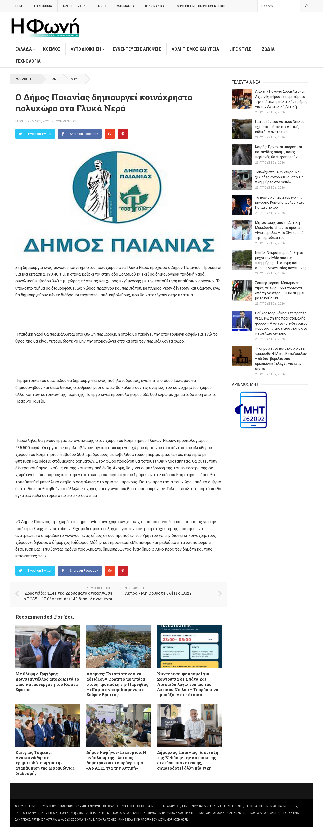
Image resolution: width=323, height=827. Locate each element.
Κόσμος (51, 49)
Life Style (240, 49)
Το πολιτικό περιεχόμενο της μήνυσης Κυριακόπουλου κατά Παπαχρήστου (279, 202)
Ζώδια (268, 49)
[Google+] (110, 134)
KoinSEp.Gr (64, 806)
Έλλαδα (23, 49)
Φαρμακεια (126, 6)
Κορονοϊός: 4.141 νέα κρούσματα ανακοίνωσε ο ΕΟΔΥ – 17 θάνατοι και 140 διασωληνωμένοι (68, 595)
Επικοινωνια (43, 6)
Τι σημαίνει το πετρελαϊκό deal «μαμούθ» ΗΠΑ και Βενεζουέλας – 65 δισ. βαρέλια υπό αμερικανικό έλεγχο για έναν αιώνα (281, 358)
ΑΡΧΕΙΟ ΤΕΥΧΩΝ (74, 6)
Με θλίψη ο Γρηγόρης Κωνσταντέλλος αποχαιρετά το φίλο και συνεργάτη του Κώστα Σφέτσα (47, 681)
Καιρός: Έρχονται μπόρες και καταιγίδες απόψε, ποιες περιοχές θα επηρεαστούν (278, 152)
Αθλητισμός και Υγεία (195, 49)
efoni (19, 121)
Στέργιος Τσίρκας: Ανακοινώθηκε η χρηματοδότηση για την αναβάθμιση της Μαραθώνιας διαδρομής (45, 763)
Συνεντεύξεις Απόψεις (137, 49)
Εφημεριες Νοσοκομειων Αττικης (200, 6)
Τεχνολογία (28, 61)
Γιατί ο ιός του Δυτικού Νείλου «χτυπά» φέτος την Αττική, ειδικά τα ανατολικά (279, 127)
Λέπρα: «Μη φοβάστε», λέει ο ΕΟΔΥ (158, 593)
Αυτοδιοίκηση (86, 49)
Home (54, 79)
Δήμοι (75, 79)
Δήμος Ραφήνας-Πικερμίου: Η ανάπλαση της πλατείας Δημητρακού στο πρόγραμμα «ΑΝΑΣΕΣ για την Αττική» (116, 760)
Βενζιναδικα (155, 6)
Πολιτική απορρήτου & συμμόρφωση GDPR (157, 819)
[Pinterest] (123, 134)
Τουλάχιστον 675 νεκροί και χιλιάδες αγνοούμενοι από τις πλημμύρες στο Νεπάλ (279, 177)
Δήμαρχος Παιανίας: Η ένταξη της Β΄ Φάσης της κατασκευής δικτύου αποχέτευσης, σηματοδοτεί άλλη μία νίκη (187, 760)
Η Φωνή (30, 806)
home (19, 6)
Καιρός (101, 6)
